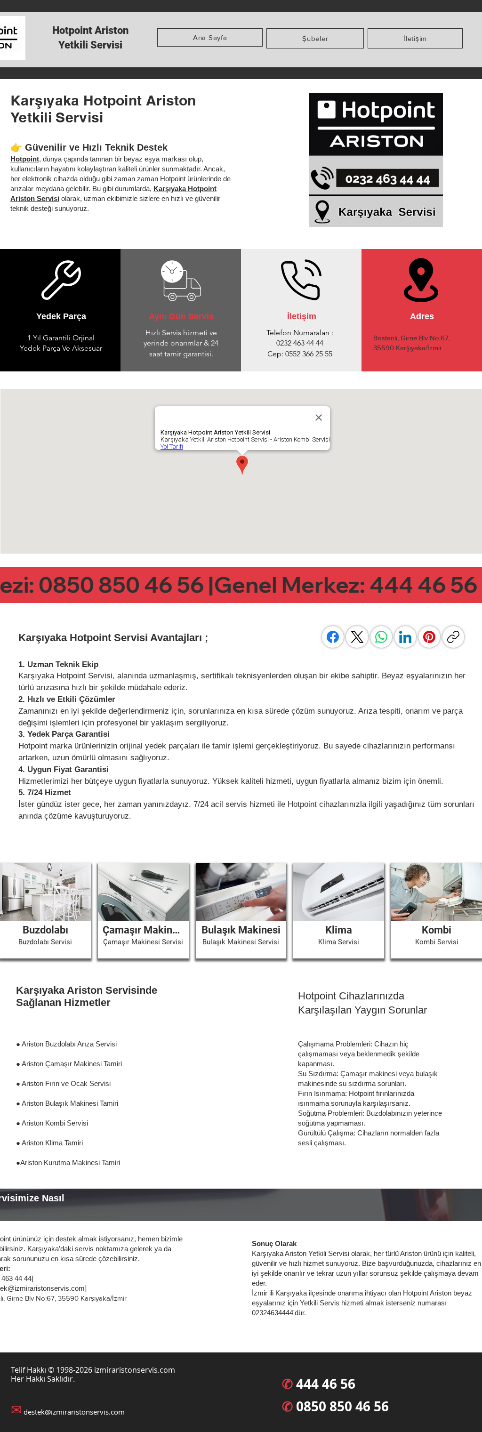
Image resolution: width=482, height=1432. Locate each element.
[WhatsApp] (381, 637)
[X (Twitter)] (357, 637)
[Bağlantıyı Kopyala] (453, 637)
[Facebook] (333, 637)
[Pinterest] (429, 637)
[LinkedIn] (405, 637)
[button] (315, 38)
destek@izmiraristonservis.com (74, 1411)
